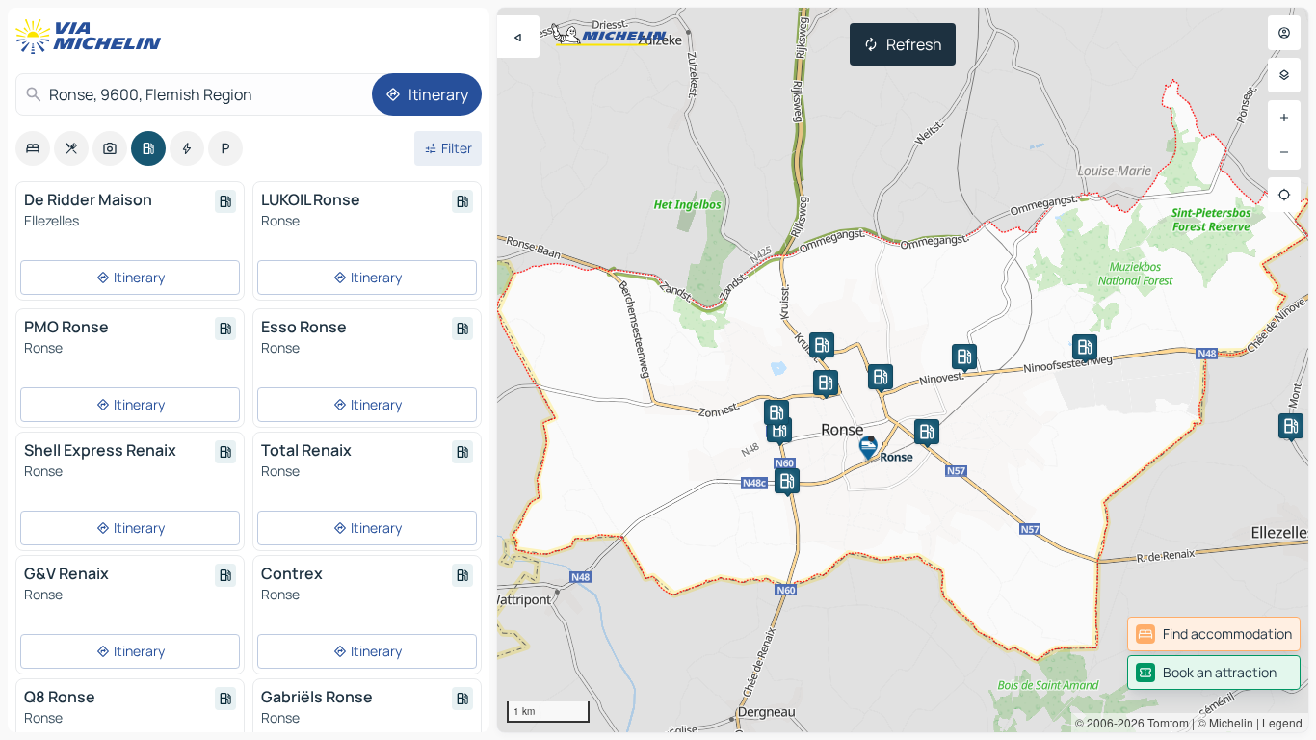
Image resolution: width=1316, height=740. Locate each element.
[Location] (1284, 194)
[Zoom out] (1284, 152)
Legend (1282, 722)
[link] (1214, 634)
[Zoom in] (1284, 117)
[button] (1290, 425)
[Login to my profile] (1284, 32)
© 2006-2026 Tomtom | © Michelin (1164, 722)
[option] (32, 148)
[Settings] (1284, 75)
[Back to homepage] (92, 36)
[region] (902, 370)
